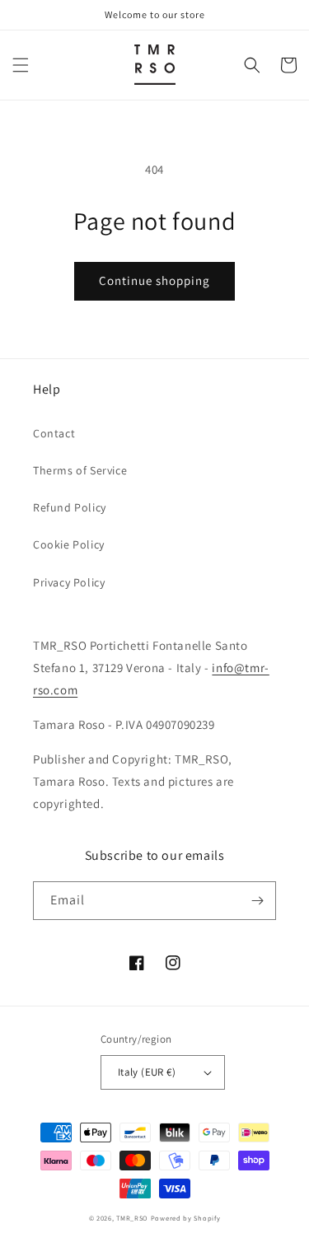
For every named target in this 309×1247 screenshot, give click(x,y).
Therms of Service (80, 470)
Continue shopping (154, 280)
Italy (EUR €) (147, 1072)
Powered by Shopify (186, 1217)
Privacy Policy (69, 582)
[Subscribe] (257, 900)
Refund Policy (69, 507)
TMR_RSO (132, 1217)
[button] (20, 65)
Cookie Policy (69, 544)
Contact (54, 433)
